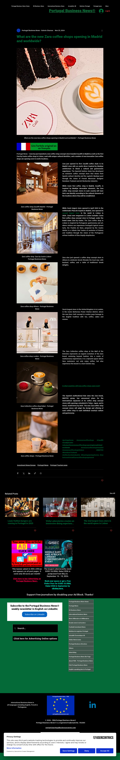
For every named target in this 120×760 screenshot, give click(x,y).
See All (112, 493)
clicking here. (58, 588)
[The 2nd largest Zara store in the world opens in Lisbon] (98, 507)
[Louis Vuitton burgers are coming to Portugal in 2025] (22, 507)
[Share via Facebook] (18, 473)
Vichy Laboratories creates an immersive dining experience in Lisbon (60, 522)
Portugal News (43, 465)
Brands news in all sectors (77, 623)
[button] (56, 6)
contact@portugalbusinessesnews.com (60, 728)
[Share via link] (35, 473)
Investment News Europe (26, 465)
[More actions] (102, 30)
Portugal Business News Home (79, 601)
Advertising (72, 652)
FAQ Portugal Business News (78, 665)
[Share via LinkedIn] (29, 473)
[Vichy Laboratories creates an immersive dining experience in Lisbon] (60, 507)
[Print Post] (41, 473)
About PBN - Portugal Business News (81, 661)
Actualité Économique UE (77, 635)
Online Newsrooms (75, 640)
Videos (71, 648)
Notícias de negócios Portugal (78, 631)
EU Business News (75, 610)
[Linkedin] (92, 705)
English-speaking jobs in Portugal (79, 669)
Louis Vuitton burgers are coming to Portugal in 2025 (20, 522)
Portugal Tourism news (58, 465)
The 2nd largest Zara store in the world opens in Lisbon (97, 522)
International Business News (78, 614)
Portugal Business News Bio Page (80, 657)
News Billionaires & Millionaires (79, 618)
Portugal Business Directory (78, 644)
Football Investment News (77, 627)
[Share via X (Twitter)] (23, 473)
